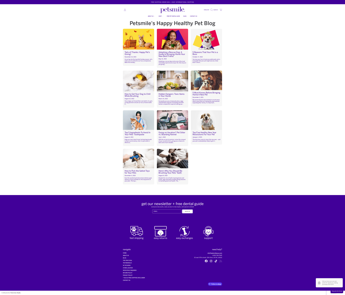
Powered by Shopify (15, 292)
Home (124, 253)
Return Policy (127, 273)
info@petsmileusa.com (215, 253)
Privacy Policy (128, 275)
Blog (124, 258)
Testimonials (127, 263)
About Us (151, 16)
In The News (127, 265)
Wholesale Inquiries (130, 270)
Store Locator (128, 268)
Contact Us (126, 280)
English (206, 10)
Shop (160, 16)
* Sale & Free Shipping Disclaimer (134, 277)
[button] (215, 10)
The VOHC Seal (127, 260)
